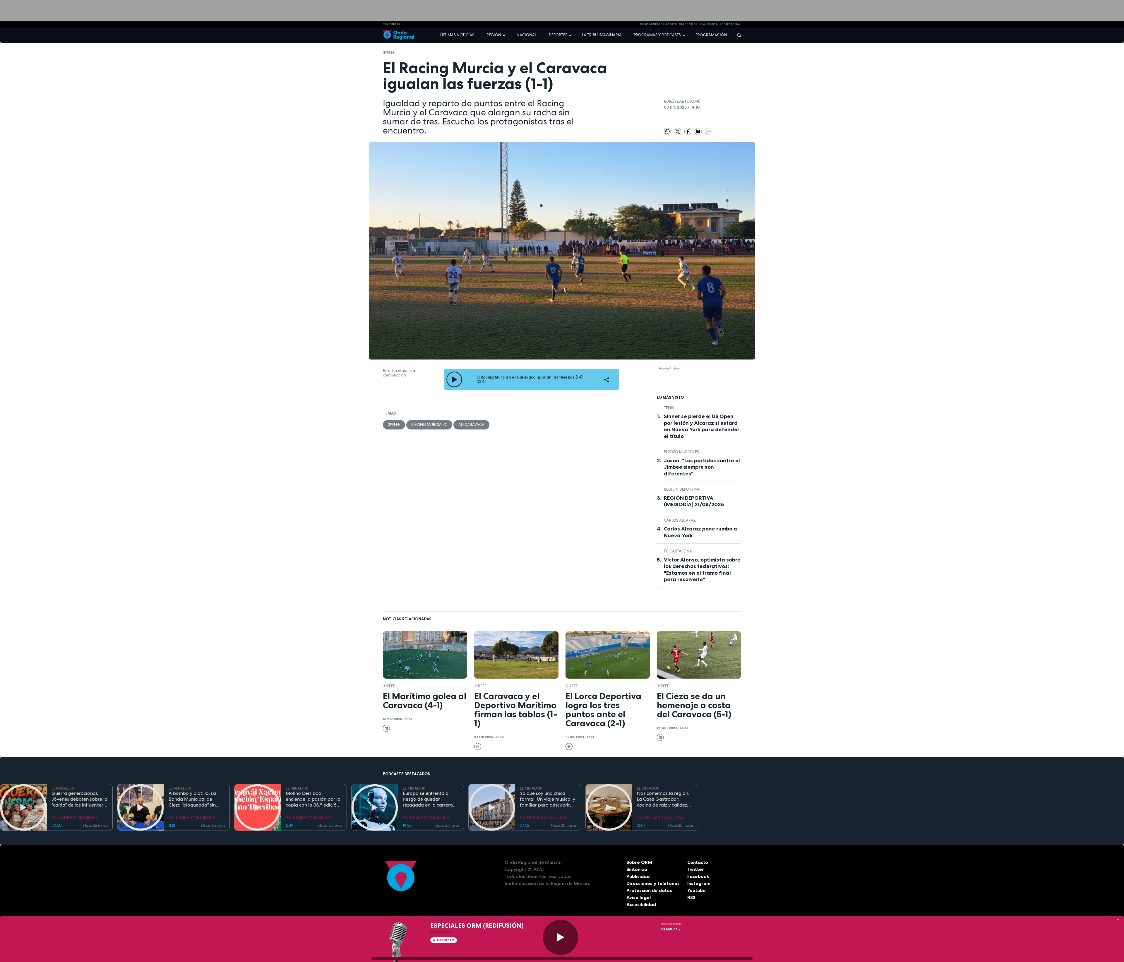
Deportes (558, 34)
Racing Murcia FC (429, 424)
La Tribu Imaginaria (602, 34)
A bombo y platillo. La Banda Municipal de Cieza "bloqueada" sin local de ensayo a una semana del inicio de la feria (193, 799)
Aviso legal (638, 897)
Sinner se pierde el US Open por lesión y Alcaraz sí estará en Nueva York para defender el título (701, 426)
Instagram (698, 883)
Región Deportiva (682, 489)
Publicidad (638, 876)
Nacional (527, 34)
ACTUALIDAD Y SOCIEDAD (75, 817)
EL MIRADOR (63, 788)
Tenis (669, 407)
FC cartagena (730, 24)
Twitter (695, 869)
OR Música (669, 929)
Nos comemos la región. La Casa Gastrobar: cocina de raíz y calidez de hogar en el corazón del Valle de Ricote (663, 799)
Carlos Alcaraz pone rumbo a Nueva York (700, 532)
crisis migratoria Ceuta (658, 24)
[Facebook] (688, 131)
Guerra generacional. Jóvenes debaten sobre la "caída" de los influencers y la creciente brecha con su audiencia (79, 799)
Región (493, 34)
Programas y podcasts (657, 34)
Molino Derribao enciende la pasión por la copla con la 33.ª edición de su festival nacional (313, 799)
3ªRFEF (389, 52)
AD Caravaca (471, 424)
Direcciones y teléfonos (653, 883)
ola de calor (688, 24)
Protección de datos (649, 890)
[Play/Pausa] (560, 937)
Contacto (697, 862)
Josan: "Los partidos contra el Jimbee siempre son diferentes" (702, 467)
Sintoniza (636, 869)
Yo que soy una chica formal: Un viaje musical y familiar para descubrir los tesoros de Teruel (547, 799)
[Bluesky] (698, 131)
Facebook (698, 876)
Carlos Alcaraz (680, 520)
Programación (711, 34)
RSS (691, 897)
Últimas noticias (457, 34)
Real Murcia (708, 24)
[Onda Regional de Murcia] (398, 35)
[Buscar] (737, 35)
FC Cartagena (678, 551)
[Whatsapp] (667, 131)
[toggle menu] (504, 34)
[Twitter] (678, 131)
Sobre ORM (639, 862)
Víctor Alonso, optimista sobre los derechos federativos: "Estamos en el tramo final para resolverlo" (702, 570)
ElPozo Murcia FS (681, 451)
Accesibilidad (641, 904)
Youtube (696, 890)
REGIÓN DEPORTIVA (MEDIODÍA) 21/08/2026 (694, 501)
